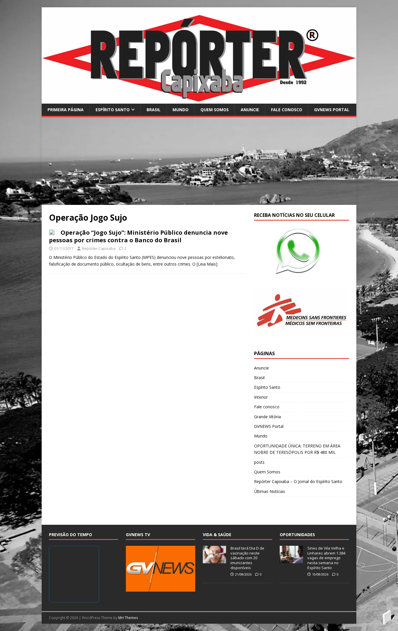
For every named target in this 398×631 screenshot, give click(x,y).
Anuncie (250, 109)
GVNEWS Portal (331, 109)
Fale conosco (286, 109)
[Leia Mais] (207, 264)
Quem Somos (214, 109)
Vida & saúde (217, 534)
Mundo (180, 109)
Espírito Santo (113, 109)
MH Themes (128, 617)
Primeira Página (65, 109)
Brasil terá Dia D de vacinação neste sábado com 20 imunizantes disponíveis (247, 558)
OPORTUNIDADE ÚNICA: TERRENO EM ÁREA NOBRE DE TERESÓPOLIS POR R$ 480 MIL (297, 449)
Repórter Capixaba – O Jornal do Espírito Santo (298, 481)
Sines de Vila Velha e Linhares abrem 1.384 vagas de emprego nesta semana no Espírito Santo (326, 558)
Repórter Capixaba (98, 248)
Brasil (154, 109)
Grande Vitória (267, 416)
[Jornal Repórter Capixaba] (199, 100)
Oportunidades (297, 534)
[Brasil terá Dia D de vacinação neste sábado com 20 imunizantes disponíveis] (214, 560)
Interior (261, 397)
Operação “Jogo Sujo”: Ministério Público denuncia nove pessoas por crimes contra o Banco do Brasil (138, 236)
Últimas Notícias (269, 491)
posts (259, 462)
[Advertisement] (199, 161)
